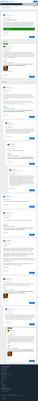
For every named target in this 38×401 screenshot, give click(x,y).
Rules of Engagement (4, 367)
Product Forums (7, 6)
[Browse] (2, 4)
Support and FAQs (4, 371)
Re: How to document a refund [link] (7, 7)
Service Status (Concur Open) (6, 389)
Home (2, 6)
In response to (6, 48)
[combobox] (30, 4)
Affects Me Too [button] (6, 32)
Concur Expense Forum (16, 6)
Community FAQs (4, 369)
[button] (34, 14)
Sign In (35, 1)
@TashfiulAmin (6, 217)
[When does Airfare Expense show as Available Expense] (36, 82)
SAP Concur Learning (4, 391)
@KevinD (6, 315)
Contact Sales (3, 379)
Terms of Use (7, 395)
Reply (32, 76)
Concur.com (3, 376)
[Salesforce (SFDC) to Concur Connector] (34, 82)
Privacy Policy (3, 395)
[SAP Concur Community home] (4, 1)
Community (12, 1)
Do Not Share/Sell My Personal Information (14, 395)
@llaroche (5, 52)
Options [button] (35, 6)
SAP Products (3, 384)
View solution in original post (8, 71)
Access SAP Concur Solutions (6, 374)
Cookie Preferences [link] (23, 395)
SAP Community (4, 386)
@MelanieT (7, 129)
